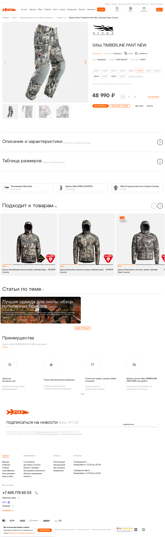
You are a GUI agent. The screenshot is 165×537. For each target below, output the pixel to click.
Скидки (101, 9)
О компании (29, 462)
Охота (55, 9)
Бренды (114, 4)
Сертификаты (8, 471)
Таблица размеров (135, 76)
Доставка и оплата (124, 4)
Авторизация (59, 465)
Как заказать (59, 468)
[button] (85, 62)
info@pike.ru (7, 510)
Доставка (139, 106)
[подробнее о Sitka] (103, 30)
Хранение (91, 9)
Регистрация (59, 462)
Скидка (123, 220)
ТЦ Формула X (80, 462)
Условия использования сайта (101, 529)
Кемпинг (82, 9)
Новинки (108, 4)
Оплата (150, 106)
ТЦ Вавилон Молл (82, 470)
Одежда (32, 9)
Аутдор (62, 9)
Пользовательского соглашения (71, 434)
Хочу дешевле (153, 97)
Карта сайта (7, 476)
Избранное (58, 471)
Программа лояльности (140, 4)
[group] (45, 62)
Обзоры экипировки (33, 473)
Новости (27, 476)
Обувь (40, 9)
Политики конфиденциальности (49, 434)
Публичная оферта (83, 529)
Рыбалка (47, 9)
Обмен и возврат (31, 468)
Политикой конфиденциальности (22, 533)
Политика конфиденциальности (65, 529)
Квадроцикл (72, 9)
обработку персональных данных (46, 432)
